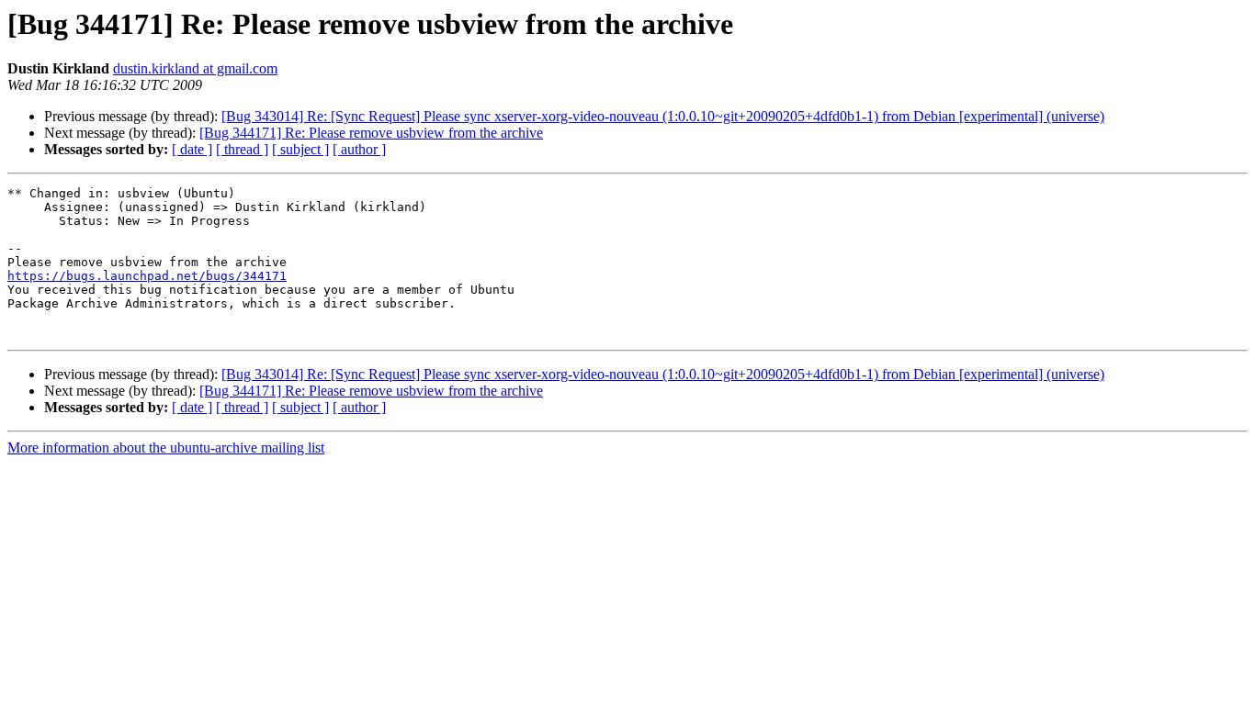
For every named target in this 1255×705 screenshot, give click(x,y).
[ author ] (359, 149)
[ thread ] (242, 149)
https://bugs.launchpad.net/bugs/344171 (147, 276)
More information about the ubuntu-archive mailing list (165, 447)
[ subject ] (300, 149)
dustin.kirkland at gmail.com (195, 68)
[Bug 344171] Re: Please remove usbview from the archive (371, 132)
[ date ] (192, 149)
